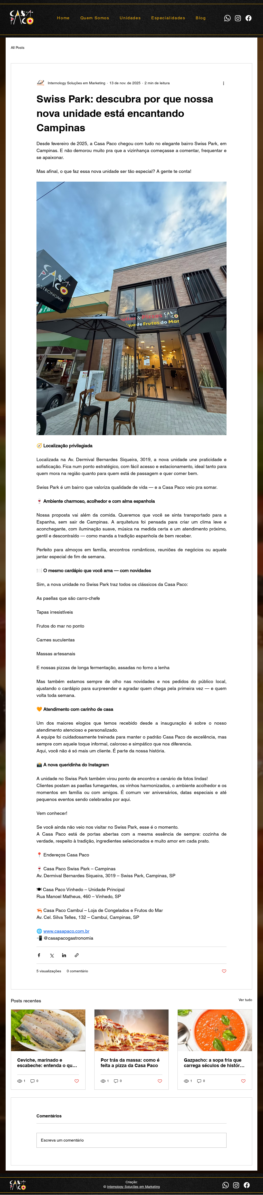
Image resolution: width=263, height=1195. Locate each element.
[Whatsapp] (227, 18)
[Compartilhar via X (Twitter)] (51, 955)
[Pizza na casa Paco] (132, 1030)
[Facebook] (248, 18)
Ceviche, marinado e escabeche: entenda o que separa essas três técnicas (46, 1062)
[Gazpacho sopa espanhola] (215, 1030)
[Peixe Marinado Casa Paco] (48, 1030)
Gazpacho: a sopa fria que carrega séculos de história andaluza (214, 1062)
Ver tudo (245, 1000)
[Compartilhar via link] (76, 955)
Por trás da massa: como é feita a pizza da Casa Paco (130, 1062)
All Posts (17, 47)
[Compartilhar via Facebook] (38, 955)
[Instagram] (238, 18)
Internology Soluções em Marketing (133, 1187)
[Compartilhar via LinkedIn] (64, 955)
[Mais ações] (223, 83)
